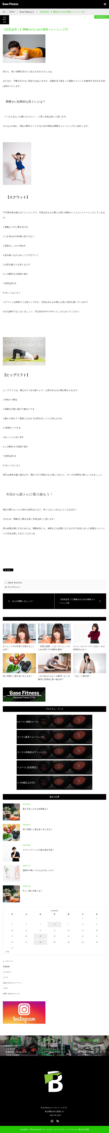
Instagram (52, 1120)
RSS (57, 1120)
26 (40, 942)
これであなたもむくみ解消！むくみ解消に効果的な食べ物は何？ (54, 677)
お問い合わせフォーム (11, 994)
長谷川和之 (18, 583)
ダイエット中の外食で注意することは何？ (19, 648)
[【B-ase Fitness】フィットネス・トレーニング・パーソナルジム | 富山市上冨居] (54, 1102)
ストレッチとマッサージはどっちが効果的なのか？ (89, 648)
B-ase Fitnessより (101, 17)
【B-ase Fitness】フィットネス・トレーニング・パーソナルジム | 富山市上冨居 (59, 1129)
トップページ (8, 961)
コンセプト (7, 972)
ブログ (12, 12)
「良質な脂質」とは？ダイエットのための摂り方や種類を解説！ (54, 648)
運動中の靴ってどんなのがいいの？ (38, 870)
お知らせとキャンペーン (12, 983)
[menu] (104, 4)
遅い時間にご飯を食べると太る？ (18, 676)
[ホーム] (4, 11)
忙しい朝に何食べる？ (33, 891)
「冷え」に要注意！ (82, 676)
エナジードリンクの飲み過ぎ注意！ (38, 850)
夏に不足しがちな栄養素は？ (36, 809)
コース (5, 977)
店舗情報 (6, 967)
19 (40, 936)
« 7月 (7, 952)
